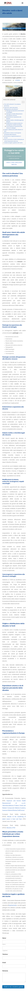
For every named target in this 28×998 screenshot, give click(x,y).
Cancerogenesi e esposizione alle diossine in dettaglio (14, 127)
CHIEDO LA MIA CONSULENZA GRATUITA (14, 163)
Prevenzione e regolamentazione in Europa (12, 137)
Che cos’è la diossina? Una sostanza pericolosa (12, 105)
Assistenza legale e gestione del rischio (13, 142)
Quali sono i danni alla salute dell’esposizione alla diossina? (11, 108)
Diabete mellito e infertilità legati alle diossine (15, 121)
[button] (22, 102)
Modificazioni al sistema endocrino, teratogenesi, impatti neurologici (14, 124)
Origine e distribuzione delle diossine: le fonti (13, 130)
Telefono (5, 954)
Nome (4, 944)
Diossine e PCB (11, 827)
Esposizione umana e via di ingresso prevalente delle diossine (12, 133)
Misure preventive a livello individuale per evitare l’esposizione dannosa (14, 140)
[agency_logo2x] (8, 2)
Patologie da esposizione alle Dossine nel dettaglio (15, 111)
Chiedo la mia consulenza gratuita (13, 987)
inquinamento (13, 905)
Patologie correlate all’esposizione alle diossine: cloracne (14, 114)
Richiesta (5, 971)
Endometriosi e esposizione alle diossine (13, 117)
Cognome (4, 950)
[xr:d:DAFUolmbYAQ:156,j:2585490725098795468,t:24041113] (14, 27)
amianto (17, 80)
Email (4, 962)
